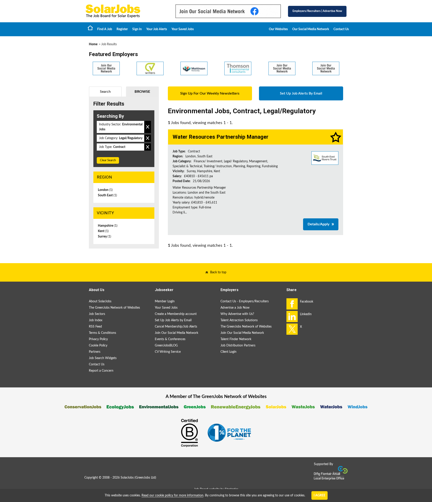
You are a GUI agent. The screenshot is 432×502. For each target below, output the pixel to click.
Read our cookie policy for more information (172, 495)
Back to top (218, 272)
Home (90, 27)
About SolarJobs (100, 301)
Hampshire (107, 225)
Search (105, 91)
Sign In (137, 29)
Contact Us (341, 29)
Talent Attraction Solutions (239, 320)
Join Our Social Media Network (176, 333)
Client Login (228, 351)
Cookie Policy (98, 345)
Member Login (165, 301)
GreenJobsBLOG (166, 345)
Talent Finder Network (235, 339)
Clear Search (108, 160)
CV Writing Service (168, 351)
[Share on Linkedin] (292, 316)
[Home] (126, 11)
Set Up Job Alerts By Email (301, 93)
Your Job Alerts (156, 29)
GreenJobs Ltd (145, 477)
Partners (94, 351)
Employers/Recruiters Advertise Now (317, 11)
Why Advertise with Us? (237, 314)
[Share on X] (292, 329)
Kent (103, 231)
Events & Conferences (170, 339)
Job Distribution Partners (237, 345)
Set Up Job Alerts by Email (173, 320)
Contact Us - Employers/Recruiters (244, 301)
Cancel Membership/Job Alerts (176, 326)
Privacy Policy (98, 339)
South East (107, 195)
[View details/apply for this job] (324, 157)
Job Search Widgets (103, 358)
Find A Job (104, 29)
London (105, 190)
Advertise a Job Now (235, 307)
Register (122, 29)
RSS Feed (95, 326)
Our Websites (278, 29)
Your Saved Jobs (182, 29)
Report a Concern (101, 370)
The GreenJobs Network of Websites (114, 307)
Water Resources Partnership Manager (220, 137)
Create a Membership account (176, 314)
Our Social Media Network (310, 29)
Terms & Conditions (102, 333)
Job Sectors (97, 314)
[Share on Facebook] (292, 304)
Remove (147, 127)
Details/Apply (318, 224)
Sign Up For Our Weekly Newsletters (209, 93)
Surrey (104, 236)
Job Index (95, 320)
